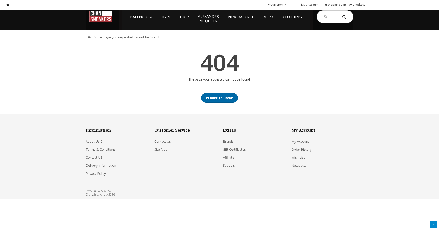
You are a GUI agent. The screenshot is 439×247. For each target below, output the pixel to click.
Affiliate (228, 157)
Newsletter (300, 165)
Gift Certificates (234, 149)
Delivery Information (101, 165)
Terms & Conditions (100, 149)
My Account (300, 141)
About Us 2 (94, 141)
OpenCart (107, 191)
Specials (229, 165)
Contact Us (162, 141)
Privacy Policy (96, 173)
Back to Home (221, 98)
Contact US (94, 157)
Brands (228, 141)
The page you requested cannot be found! (128, 37)
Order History (301, 149)
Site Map (160, 149)
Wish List (298, 157)
